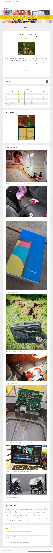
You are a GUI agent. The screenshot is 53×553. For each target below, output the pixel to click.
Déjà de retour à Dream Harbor (20, 539)
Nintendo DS (44, 515)
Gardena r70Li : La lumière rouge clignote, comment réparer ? (19, 442)
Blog (28, 509)
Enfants (8, 512)
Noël (10, 518)
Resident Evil (33, 518)
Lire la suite (27, 70)
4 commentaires (30, 37)
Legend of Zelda (12, 515)
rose (36, 518)
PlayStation (20, 518)
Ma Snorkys (24, 515)
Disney (47, 509)
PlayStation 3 (26, 518)
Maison (20, 515)
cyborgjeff (21, 37)
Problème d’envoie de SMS (11, 292)
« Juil (6, 105)
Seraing (38, 518)
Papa (12, 518)
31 (32, 103)
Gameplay (37, 512)
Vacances (14, 520)
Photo (15, 518)
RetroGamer (19, 4)
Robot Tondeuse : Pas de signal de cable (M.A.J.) (16, 351)
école (28, 520)
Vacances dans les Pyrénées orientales (22, 531)
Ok (28, 551)
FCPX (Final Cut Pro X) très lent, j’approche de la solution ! (18, 471)
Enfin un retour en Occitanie (19, 537)
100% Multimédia (8, 8)
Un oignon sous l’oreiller (11, 383)
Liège (17, 515)
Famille (18, 512)
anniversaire (13, 509)
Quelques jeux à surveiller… (26, 34)
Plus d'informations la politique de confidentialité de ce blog (41, 551)
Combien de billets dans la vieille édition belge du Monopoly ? (19, 183)
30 (25, 103)
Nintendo (37, 515)
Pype (30, 518)
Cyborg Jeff (42, 509)
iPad (41, 512)
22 (19, 101)
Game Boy (32, 512)
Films (22, 512)
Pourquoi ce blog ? (9, 4)
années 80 (17, 509)
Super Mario (8, 520)
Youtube (25, 520)
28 (12, 103)
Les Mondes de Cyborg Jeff (14, 1)
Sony (46, 518)
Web (21, 520)
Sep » (9, 105)
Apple (21, 509)
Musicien (28, 4)
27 (5, 103)
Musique (29, 515)
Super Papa (35, 4)
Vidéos (18, 520)
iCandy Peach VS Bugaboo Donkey (13, 497)
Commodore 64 (33, 509)
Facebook (13, 512)
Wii (22, 520)
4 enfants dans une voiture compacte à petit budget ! (17, 218)
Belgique (24, 509)
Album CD (6, 509)
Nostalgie (7, 518)
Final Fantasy (26, 512)
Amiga (9, 509)
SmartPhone (42, 518)
